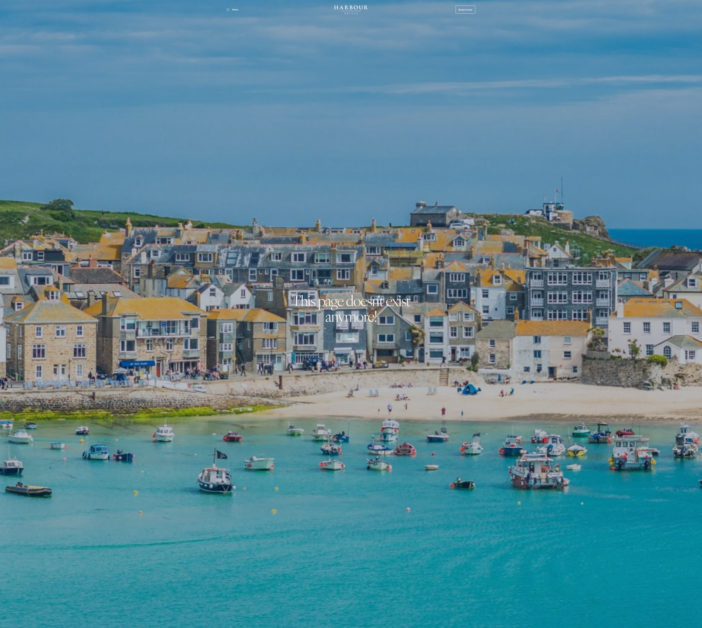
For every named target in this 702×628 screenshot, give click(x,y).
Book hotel (465, 9)
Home (351, 338)
